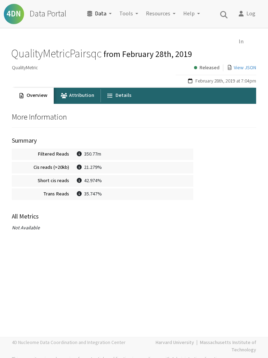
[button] (249, 14)
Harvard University (174, 342)
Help (189, 13)
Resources (158, 13)
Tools (126, 13)
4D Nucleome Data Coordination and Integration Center (69, 342)
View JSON (245, 68)
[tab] (33, 95)
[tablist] (134, 96)
